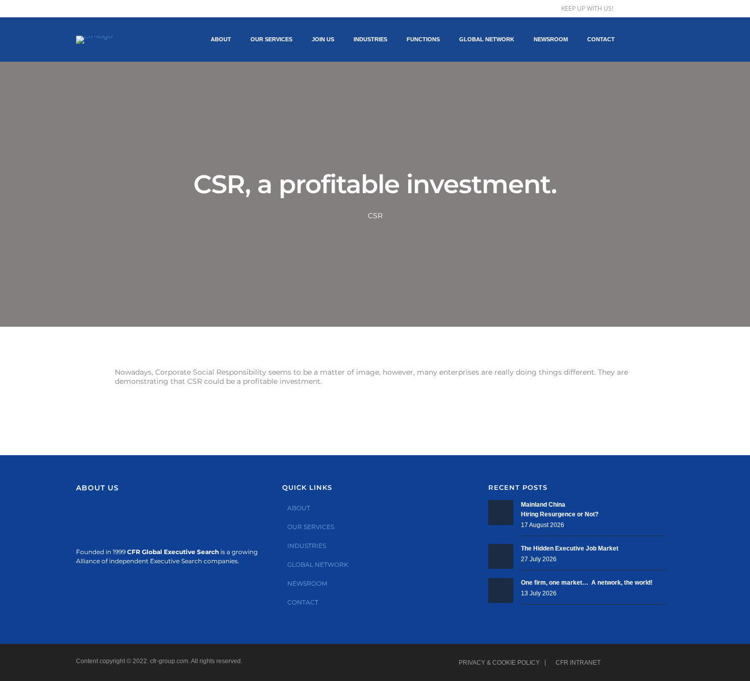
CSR (375, 215)
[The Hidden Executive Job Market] (500, 556)
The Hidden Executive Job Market (569, 548)
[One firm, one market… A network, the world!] (500, 590)
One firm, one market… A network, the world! (587, 582)
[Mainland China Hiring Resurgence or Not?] (500, 512)
